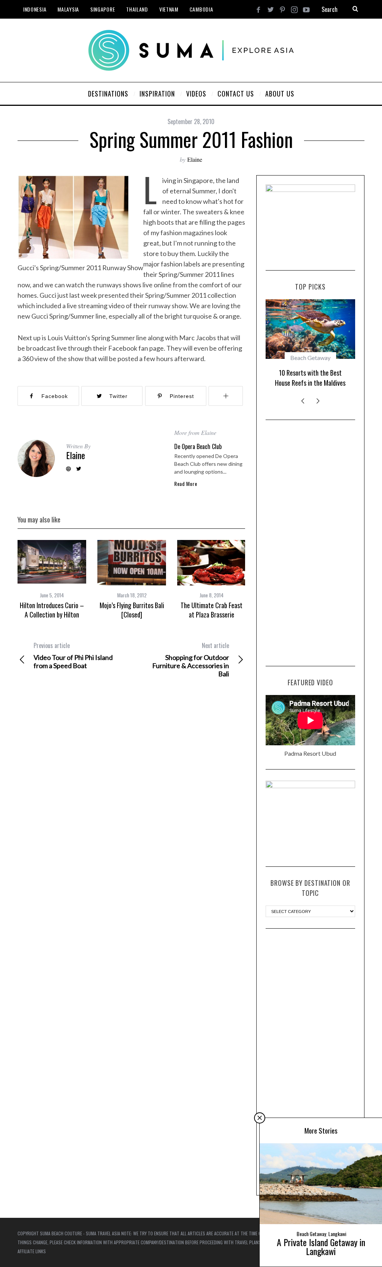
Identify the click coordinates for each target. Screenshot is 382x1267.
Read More (185, 483)
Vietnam (168, 9)
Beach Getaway (310, 357)
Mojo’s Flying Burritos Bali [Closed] (132, 609)
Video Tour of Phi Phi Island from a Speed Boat (73, 655)
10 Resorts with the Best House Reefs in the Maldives (310, 378)
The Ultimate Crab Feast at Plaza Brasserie (211, 609)
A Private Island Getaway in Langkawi (321, 1246)
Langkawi (337, 1234)
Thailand (137, 9)
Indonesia (34, 9)
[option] (52, 579)
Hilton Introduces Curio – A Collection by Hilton (52, 609)
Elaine (194, 159)
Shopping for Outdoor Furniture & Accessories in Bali (190, 659)
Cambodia (201, 9)
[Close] (259, 1118)
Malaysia (68, 9)
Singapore (102, 9)
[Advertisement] (310, 543)
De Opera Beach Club (198, 446)
